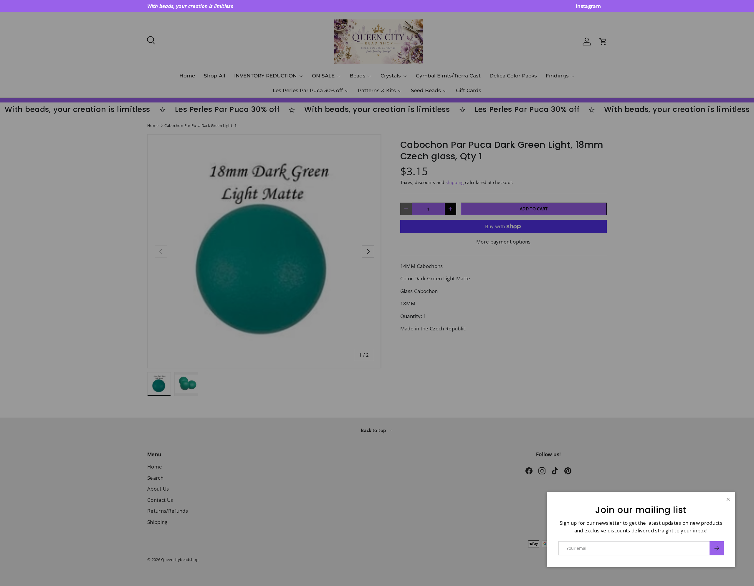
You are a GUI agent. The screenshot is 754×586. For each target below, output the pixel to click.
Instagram (588, 6)
